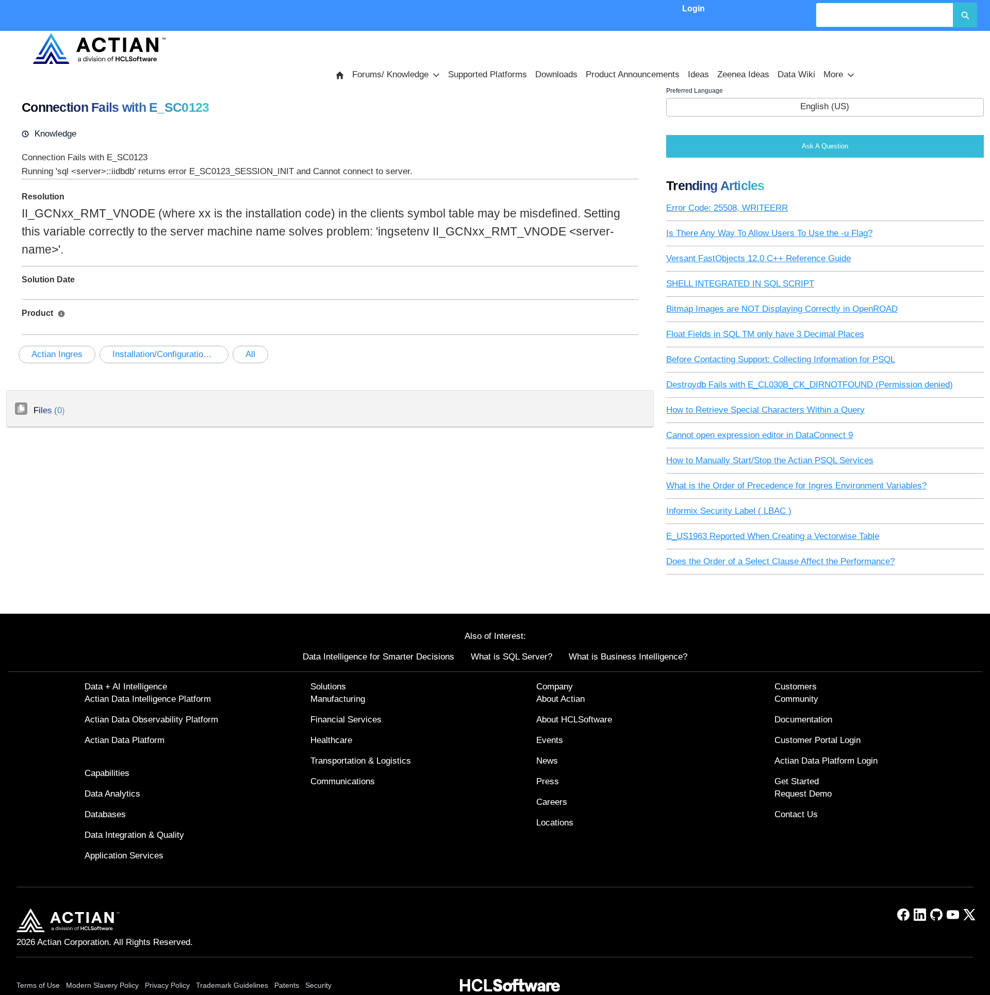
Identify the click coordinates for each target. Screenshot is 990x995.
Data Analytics (112, 794)
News (547, 761)
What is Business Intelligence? (628, 657)
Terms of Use (38, 985)
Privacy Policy (167, 985)
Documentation (803, 719)
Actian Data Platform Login (826, 761)
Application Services (124, 856)
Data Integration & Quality (134, 835)
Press (547, 781)
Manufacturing (337, 699)
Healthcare (331, 740)
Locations (554, 823)
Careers (551, 802)
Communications (342, 781)
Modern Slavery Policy (102, 985)
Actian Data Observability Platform (151, 719)
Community (796, 699)
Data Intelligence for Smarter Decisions (378, 657)
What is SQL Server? (511, 657)
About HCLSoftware (574, 719)
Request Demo (803, 794)
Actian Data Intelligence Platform (148, 699)
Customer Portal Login (817, 740)
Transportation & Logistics (360, 761)
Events (549, 740)
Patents (286, 985)
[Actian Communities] (99, 48)
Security (318, 985)
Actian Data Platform (124, 740)
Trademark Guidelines (232, 985)
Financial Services (346, 719)
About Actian (560, 699)
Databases (105, 814)
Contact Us (796, 814)
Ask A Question (825, 146)
